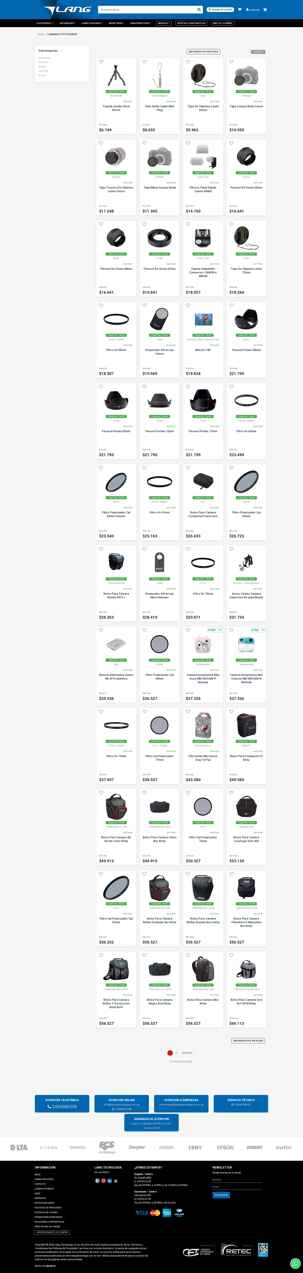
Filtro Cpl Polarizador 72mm (203, 839)
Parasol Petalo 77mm (203, 431)
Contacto (40, 1184)
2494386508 (64, 1106)
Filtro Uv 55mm (116, 350)
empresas (40, 1198)
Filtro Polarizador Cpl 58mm (160, 676)
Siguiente (187, 1053)
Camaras (43, 70)
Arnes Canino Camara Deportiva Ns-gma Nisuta (246, 595)
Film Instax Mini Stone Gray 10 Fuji (203, 757)
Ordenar (258, 52)
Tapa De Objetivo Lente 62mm (203, 108)
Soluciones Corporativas (49, 1222)
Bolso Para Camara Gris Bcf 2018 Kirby (246, 1001)
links (37, 1193)
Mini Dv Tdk (203, 350)
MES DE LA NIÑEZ (223, 23)
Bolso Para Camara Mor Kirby (203, 1001)
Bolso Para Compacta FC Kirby (246, 757)
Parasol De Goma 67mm (160, 268)
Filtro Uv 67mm (160, 512)
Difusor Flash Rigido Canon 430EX (203, 189)
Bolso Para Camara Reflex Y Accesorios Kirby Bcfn (116, 1003)
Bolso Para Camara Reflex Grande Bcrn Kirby (203, 920)
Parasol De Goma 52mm (246, 187)
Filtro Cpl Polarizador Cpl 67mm (116, 920)
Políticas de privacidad (48, 1207)
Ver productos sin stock (203, 52)
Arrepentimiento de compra (52, 1232)
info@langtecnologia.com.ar (122, 1104)
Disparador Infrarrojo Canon (159, 351)
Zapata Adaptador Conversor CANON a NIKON (203, 272)
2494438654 (242, 1104)
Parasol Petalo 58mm (246, 350)
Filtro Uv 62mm (246, 431)
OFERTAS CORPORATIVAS (191, 23)
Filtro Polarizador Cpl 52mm (246, 514)
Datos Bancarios (44, 1203)
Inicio (41, 34)
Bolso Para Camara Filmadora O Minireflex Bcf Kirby (246, 922)
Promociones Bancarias (48, 1217)
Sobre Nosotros (44, 1179)
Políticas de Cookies (46, 1212)
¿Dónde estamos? (44, 1189)
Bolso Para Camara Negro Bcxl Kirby (159, 1001)
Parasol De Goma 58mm (116, 268)
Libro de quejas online (47, 1226)
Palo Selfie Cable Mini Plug (159, 108)
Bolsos (42, 66)
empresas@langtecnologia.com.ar (181, 1104)
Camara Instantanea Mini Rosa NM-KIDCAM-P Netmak (203, 678)
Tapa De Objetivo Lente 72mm (246, 270)
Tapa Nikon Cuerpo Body (159, 187)
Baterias (43, 62)
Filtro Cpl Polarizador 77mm (160, 757)
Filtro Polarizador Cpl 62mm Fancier (116, 514)
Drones (42, 75)
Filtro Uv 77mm (116, 756)
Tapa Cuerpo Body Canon (246, 106)
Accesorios (44, 57)
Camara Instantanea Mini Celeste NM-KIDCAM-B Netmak (246, 678)
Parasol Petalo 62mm (116, 431)
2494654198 (123, 1109)
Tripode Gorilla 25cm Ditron (116, 108)
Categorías (44, 23)
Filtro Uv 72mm (203, 593)
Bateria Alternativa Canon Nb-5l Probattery (116, 676)
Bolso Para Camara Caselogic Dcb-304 (246, 839)
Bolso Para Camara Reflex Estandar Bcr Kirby (159, 920)
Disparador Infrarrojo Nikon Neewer (159, 595)
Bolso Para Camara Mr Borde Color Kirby (116, 839)
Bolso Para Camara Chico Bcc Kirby (160, 839)
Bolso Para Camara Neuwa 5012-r (116, 595)
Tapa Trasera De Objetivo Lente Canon (116, 189)
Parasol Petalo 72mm (159, 431)
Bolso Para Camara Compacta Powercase (203, 514)
